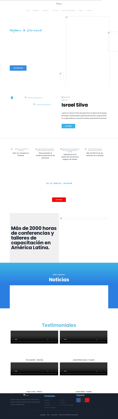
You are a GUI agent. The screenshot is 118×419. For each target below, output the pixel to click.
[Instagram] (83, 400)
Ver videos (59, 200)
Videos (81, 10)
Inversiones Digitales (68, 10)
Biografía (36, 10)
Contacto (89, 10)
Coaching (55, 10)
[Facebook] (78, 400)
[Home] (59, 4)
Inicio (27, 10)
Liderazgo (45, 10)
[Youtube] (87, 400)
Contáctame (18, 68)
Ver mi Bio (68, 126)
